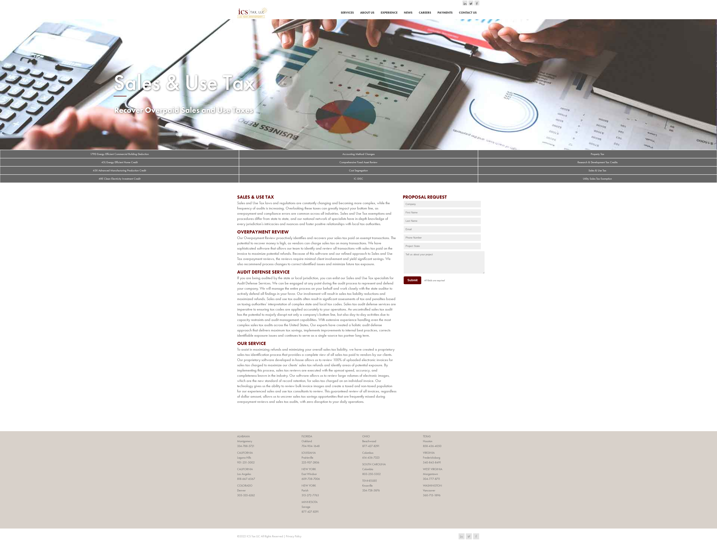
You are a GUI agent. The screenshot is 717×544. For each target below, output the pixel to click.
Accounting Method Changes (358, 154)
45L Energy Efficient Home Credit (119, 162)
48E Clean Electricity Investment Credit (119, 179)
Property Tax (597, 154)
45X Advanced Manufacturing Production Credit (119, 170)
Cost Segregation (358, 170)
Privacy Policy (293, 536)
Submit (412, 280)
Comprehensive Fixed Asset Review (358, 162)
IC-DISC (358, 179)
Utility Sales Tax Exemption (597, 179)
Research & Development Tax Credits (597, 162)
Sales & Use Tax (597, 170)
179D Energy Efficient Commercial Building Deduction (119, 154)
